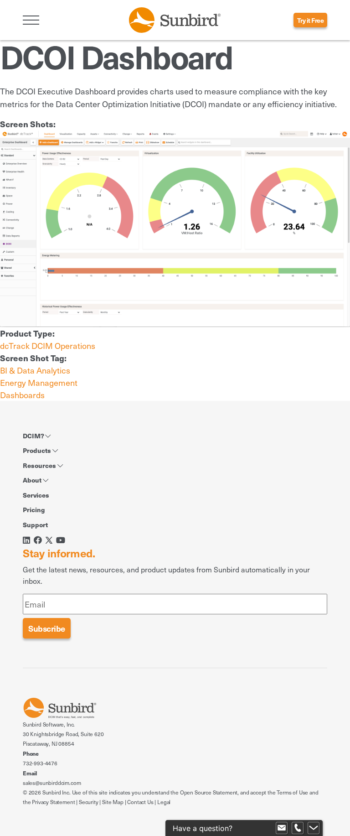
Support (35, 524)
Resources (40, 465)
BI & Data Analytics (35, 370)
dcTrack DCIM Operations (47, 345)
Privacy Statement (53, 802)
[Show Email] (282, 828)
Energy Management (38, 382)
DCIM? (34, 435)
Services (36, 494)
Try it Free (310, 20)
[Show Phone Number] (298, 828)
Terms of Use (292, 792)
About (33, 479)
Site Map (113, 802)
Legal (163, 802)
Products (37, 450)
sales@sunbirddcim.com (52, 783)
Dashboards (22, 395)
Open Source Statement (208, 792)
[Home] (175, 19)
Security (88, 802)
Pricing (34, 509)
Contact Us (140, 802)
